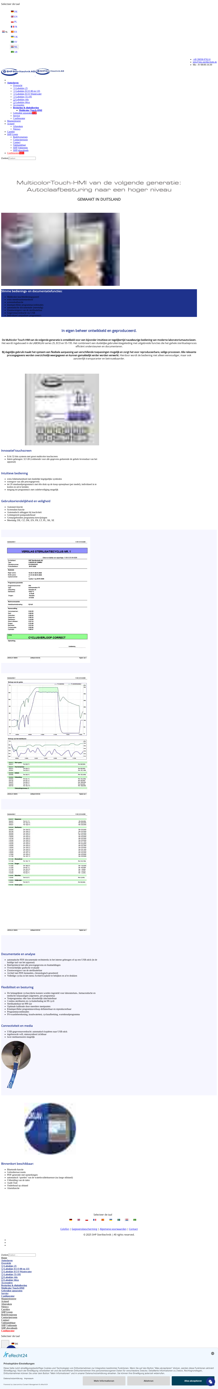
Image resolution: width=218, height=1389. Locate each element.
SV (15, 42)
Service (16, 115)
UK (16, 37)
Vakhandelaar (19, 145)
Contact (16, 142)
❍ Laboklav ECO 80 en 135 (26, 91)
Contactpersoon (20, 139)
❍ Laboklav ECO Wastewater (27, 94)
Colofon (64, 1229)
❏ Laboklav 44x (21, 99)
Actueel (10, 123)
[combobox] (22, 158)
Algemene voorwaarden (113, 1229)
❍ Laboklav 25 (20, 88)
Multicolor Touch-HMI (30, 110)
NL (6, 32)
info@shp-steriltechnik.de (205, 62)
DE (15, 11)
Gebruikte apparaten (25, 113)
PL (15, 21)
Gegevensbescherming (84, 1229)
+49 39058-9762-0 (201, 59)
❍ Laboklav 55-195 (22, 96)
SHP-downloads (20, 150)
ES (15, 32)
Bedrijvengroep (20, 137)
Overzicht (17, 85)
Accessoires (18, 105)
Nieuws (16, 129)
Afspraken (18, 126)
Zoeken (4, 158)
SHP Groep (12, 134)
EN (15, 16)
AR (15, 52)
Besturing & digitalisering (26, 107)
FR (15, 26)
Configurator (19, 118)
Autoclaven (13, 82)
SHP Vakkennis (20, 147)
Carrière (11, 131)
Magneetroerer (14, 121)
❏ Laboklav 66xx (21, 102)
